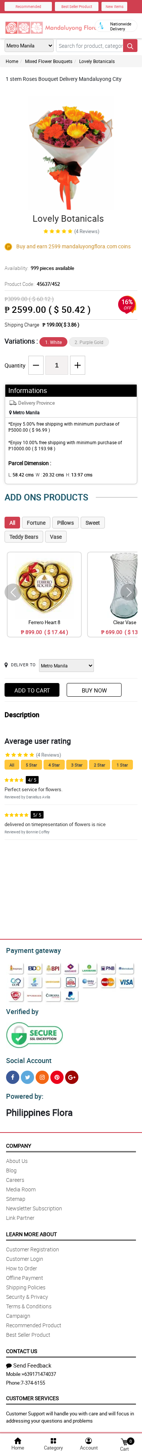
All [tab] (12, 522)
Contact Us (21, 1351)
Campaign (18, 1315)
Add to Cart (32, 690)
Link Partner (20, 1217)
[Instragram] (42, 1077)
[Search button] (130, 45)
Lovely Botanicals (97, 61)
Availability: (39, 268)
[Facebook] (12, 1077)
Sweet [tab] (93, 522)
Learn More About (31, 1234)
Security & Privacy (27, 1296)
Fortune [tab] (36, 522)
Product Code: (32, 284)
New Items (114, 6)
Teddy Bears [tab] (23, 536)
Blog (11, 1170)
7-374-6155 (33, 1382)
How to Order (21, 1268)
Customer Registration (32, 1249)
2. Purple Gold (89, 342)
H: (79, 475)
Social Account (28, 1060)
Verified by (22, 1011)
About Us (17, 1160)
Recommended (28, 6)
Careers (15, 1179)
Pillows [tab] (65, 522)
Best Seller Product (76, 6)
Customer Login (24, 1258)
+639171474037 (39, 1374)
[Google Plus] (71, 1077)
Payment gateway (33, 950)
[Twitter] (27, 1077)
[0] (124, 1441)
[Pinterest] (57, 1077)
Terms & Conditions (28, 1306)
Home (12, 61)
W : (50, 475)
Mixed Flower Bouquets (48, 61)
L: (21, 475)
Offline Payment (24, 1277)
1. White (53, 342)
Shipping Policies (25, 1287)
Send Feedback (32, 1365)
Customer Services (32, 1398)
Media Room (21, 1189)
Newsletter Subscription (34, 1208)
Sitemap (15, 1198)
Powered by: (25, 1096)
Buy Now (94, 690)
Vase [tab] (56, 536)
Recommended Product (33, 1325)
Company (18, 1145)
